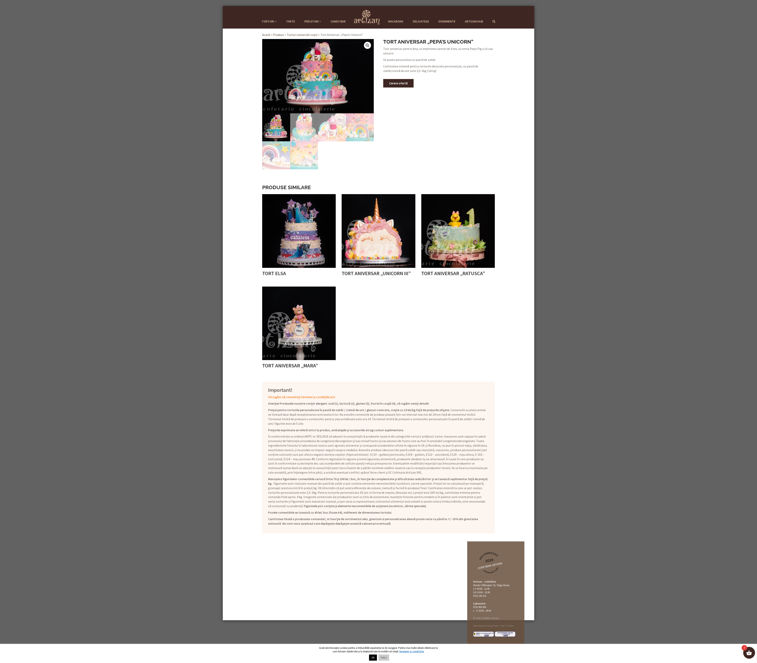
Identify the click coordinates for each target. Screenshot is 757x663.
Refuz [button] (384, 657)
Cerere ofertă (398, 83)
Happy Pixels (493, 625)
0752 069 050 (479, 607)
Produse (278, 35)
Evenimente (446, 21)
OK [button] (373, 657)
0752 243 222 (479, 596)
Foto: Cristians (507, 625)
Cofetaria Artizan (367, 17)
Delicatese (421, 21)
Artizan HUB (474, 21)
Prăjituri (311, 21)
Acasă (266, 35)
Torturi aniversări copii (302, 35)
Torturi (268, 21)
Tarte (290, 21)
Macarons (395, 21)
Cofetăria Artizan (490, 565)
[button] (367, 45)
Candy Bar (338, 21)
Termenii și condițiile (411, 651)
